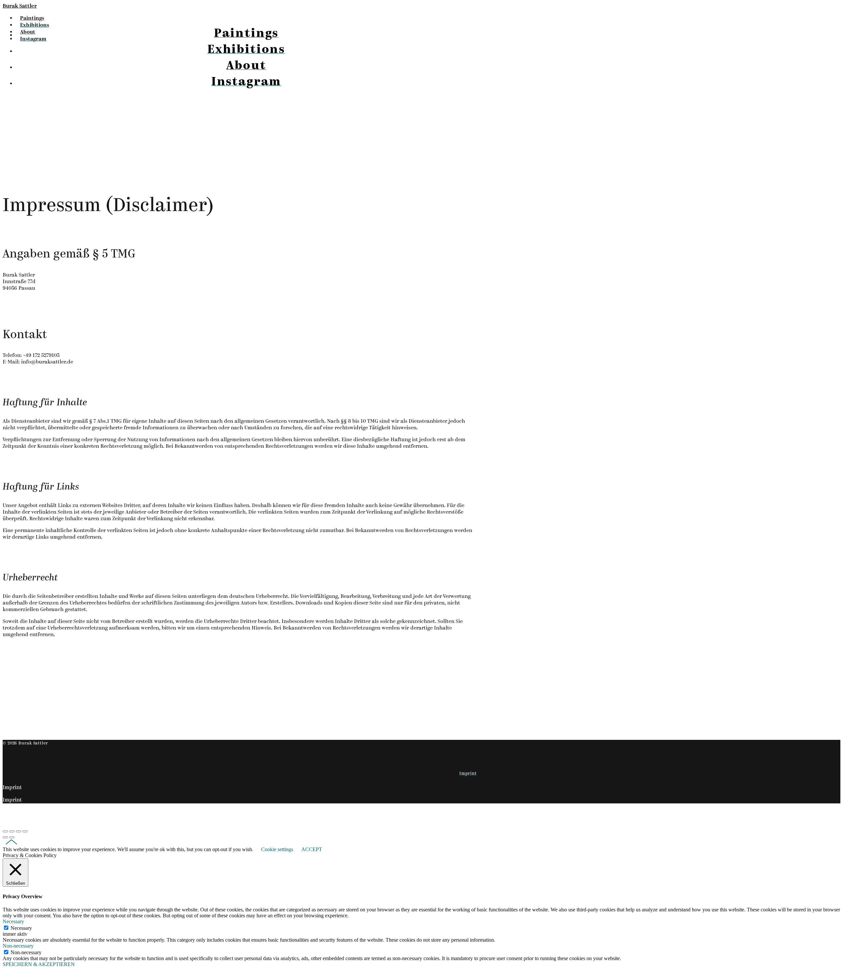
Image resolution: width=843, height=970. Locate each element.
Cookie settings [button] (277, 849)
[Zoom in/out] (25, 831)
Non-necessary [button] (18, 946)
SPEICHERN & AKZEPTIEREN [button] (39, 964)
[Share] (11, 831)
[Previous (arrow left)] (5, 837)
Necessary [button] (13, 921)
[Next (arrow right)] (11, 837)
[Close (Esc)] (5, 831)
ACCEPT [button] (311, 849)
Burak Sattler (20, 6)
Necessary (21, 928)
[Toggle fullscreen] (18, 831)
